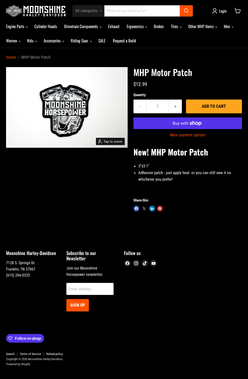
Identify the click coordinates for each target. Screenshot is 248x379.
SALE (102, 41)
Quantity (139, 95)
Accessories (53, 41)
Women (12, 41)
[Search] (186, 10)
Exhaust (113, 26)
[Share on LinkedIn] (152, 208)
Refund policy (54, 354)
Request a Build (124, 41)
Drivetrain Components (81, 26)
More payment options (187, 135)
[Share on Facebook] (136, 208)
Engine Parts (15, 26)
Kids (30, 41)
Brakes (159, 26)
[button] (220, 11)
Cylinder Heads (45, 26)
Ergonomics (136, 26)
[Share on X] (144, 208)
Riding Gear (80, 41)
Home (11, 57)
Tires (175, 26)
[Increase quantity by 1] (175, 106)
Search (10, 354)
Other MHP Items (201, 26)
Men (227, 26)
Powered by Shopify (18, 364)
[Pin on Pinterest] (160, 208)
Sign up (77, 305)
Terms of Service (30, 354)
